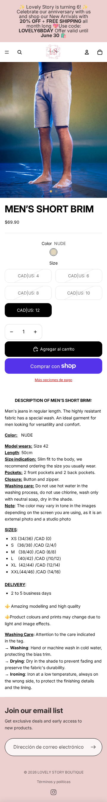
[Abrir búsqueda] (19, 52)
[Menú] (7, 52)
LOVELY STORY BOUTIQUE (60, 772)
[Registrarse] (93, 747)
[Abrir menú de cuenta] (86, 52)
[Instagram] (53, 792)
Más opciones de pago (53, 380)
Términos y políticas (53, 781)
